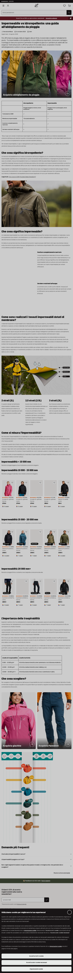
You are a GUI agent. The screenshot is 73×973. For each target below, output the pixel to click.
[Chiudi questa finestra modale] (69, 912)
